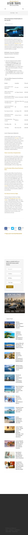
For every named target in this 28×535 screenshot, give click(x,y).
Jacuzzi (5, 185)
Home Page (12, 12)
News (17, 12)
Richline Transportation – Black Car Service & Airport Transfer (20, 325)
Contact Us (11, 529)
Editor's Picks (8, 531)
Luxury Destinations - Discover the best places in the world (19, 419)
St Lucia (16, 138)
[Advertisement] (14, 246)
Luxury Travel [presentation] (10, 318)
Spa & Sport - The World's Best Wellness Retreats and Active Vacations (20, 455)
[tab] (10, 318)
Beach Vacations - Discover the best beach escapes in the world (20, 389)
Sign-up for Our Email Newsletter (14, 233)
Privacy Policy (15, 531)
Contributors (17, 529)
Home (7, 529)
